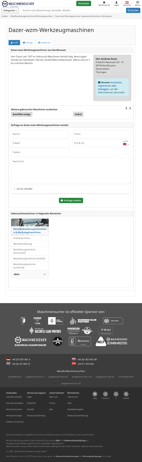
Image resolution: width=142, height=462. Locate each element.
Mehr (17, 274)
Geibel (78, 114)
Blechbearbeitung (22, 243)
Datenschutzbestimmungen (67, 456)
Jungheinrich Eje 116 (81, 376)
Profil (15, 42)
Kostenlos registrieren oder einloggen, (110, 86)
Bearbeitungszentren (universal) (24, 266)
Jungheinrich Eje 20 (105, 376)
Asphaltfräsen (14, 376)
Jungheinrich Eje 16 (35, 376)
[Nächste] (130, 108)
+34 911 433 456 (85, 363)
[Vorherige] (126, 108)
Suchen (134, 10)
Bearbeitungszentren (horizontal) (24, 251)
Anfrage (29, 42)
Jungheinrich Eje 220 (58, 376)
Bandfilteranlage (22, 114)
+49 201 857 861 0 (21, 359)
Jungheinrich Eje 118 (71, 383)
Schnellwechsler (126, 376)
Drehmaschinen (21, 238)
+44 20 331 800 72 (21, 363)
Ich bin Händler (25, 188)
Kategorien (45, 42)
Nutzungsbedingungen (92, 456)
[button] (137, 3)
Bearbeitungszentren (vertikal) (29, 258)
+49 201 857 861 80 (87, 359)
